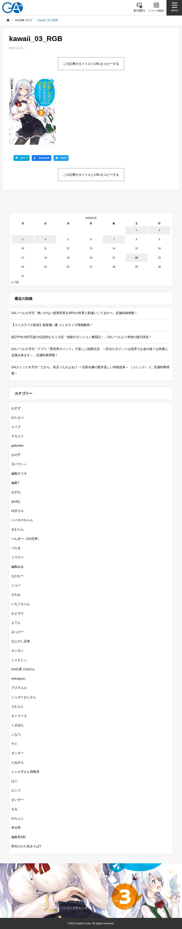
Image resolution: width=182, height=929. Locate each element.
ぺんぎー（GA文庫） (26, 538)
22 (136, 257)
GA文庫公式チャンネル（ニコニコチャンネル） (60, 907)
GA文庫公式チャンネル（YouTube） (103, 900)
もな (14, 809)
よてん (16, 622)
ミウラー (17, 557)
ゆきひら (17, 510)
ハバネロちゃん (22, 520)
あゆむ (16, 501)
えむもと (17, 706)
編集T (15, 482)
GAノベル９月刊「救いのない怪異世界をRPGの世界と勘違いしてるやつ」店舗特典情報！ (74, 313)
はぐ (14, 781)
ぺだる (16, 548)
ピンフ (16, 790)
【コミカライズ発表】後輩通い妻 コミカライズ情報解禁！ (52, 325)
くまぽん (17, 725)
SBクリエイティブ (55, 900)
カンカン (17, 650)
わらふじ (17, 818)
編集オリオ (19, 473)
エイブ (16, 427)
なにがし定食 (20, 641)
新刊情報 (17, 876)
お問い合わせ (135, 907)
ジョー (16, 585)
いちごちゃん (20, 604)
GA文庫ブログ (101, 876)
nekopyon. (18, 678)
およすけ (17, 613)
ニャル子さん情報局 (25, 771)
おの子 (16, 455)
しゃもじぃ (19, 660)
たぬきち (17, 762)
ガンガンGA (104, 884)
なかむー (17, 576)
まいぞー (17, 799)
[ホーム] (8, 20)
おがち (16, 492)
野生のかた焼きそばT (26, 846)
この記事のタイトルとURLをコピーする (91, 63)
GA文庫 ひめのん (23, 669)
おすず (16, 408)
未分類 (16, 827)
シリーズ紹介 (71, 876)
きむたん (17, 529)
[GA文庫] (12, 7)
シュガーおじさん (23, 697)
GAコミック (77, 884)
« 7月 (15, 282)
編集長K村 (18, 837)
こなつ (16, 734)
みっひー (17, 632)
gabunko (17, 445)
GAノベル (154, 876)
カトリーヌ (19, 716)
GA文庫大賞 (129, 876)
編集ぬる (17, 566)
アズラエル (19, 688)
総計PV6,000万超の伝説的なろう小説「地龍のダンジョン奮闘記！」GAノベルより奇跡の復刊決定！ (81, 337)
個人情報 (110, 907)
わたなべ (17, 417)
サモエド (17, 436)
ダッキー (17, 753)
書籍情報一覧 (42, 876)
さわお (16, 594)
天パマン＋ (19, 464)
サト (14, 743)
